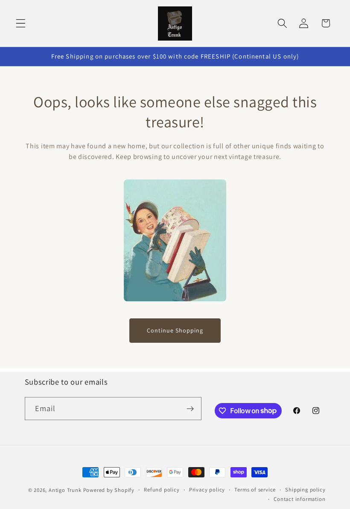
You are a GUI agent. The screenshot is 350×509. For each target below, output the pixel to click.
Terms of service (255, 489)
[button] (21, 23)
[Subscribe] (190, 408)
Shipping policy (305, 489)
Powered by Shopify (109, 490)
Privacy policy (207, 489)
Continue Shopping (175, 330)
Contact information (299, 499)
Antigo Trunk (65, 490)
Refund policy (161, 489)
